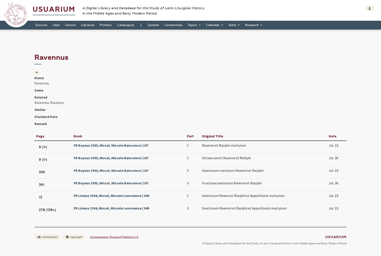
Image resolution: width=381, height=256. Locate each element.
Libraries (87, 25)
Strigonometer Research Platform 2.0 (114, 237)
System (153, 25)
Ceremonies (173, 25)
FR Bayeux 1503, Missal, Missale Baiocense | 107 (111, 145)
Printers (106, 25)
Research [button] (252, 25)
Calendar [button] (213, 25)
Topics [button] (193, 25)
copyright (75, 237)
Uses (56, 25)
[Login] (369, 8)
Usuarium (54, 9)
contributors (49, 237)
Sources (41, 25)
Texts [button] (232, 25)
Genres (70, 25)
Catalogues (125, 25)
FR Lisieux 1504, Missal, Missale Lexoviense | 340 (111, 195)
